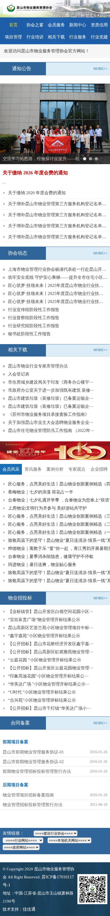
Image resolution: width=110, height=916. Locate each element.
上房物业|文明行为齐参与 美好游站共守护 (47, 508)
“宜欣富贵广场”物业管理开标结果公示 (44, 619)
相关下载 (56, 37)
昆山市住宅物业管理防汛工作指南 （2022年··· (51, 430)
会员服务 (56, 25)
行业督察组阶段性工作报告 (33, 317)
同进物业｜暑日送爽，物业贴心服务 (42, 564)
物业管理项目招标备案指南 (28, 795)
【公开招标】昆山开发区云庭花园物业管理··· (50, 668)
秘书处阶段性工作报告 (29, 333)
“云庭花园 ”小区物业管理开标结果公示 (44, 660)
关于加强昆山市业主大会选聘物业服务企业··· (50, 422)
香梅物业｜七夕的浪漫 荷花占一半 (40, 492)
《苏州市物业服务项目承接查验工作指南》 (48, 414)
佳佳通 (29, 909)
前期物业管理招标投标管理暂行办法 (37, 771)
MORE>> (100, 69)
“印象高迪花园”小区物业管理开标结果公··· (48, 676)
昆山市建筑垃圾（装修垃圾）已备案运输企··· (50, 398)
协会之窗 (35, 25)
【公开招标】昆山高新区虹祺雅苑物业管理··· (50, 652)
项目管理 (13, 37)
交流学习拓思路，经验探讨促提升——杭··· (43, 158)
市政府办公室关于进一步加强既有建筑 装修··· (51, 390)
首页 (13, 25)
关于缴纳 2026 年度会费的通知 (37, 192)
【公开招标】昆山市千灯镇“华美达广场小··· (49, 708)
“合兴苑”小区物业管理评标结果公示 (42, 700)
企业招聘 (99, 469)
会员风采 (10, 469)
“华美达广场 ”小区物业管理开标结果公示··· (48, 684)
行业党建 (99, 37)
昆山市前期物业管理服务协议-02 (33, 761)
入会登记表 (18, 374)
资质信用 (99, 25)
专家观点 (76, 469)
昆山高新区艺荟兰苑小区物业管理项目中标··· (50, 627)
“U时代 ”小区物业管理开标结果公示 (42, 692)
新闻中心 (77, 25)
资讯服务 (33, 469)
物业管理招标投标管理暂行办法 (32, 804)
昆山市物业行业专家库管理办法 (38, 366)
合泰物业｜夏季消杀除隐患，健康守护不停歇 (50, 556)
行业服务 (77, 37)
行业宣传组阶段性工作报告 (33, 309)
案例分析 (55, 469)
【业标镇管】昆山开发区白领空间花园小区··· (50, 611)
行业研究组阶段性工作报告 (33, 325)
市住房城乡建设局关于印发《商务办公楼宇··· (50, 382)
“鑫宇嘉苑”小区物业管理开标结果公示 (44, 635)
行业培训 (35, 37)
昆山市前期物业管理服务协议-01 (33, 752)
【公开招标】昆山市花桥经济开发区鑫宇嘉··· (50, 643)
